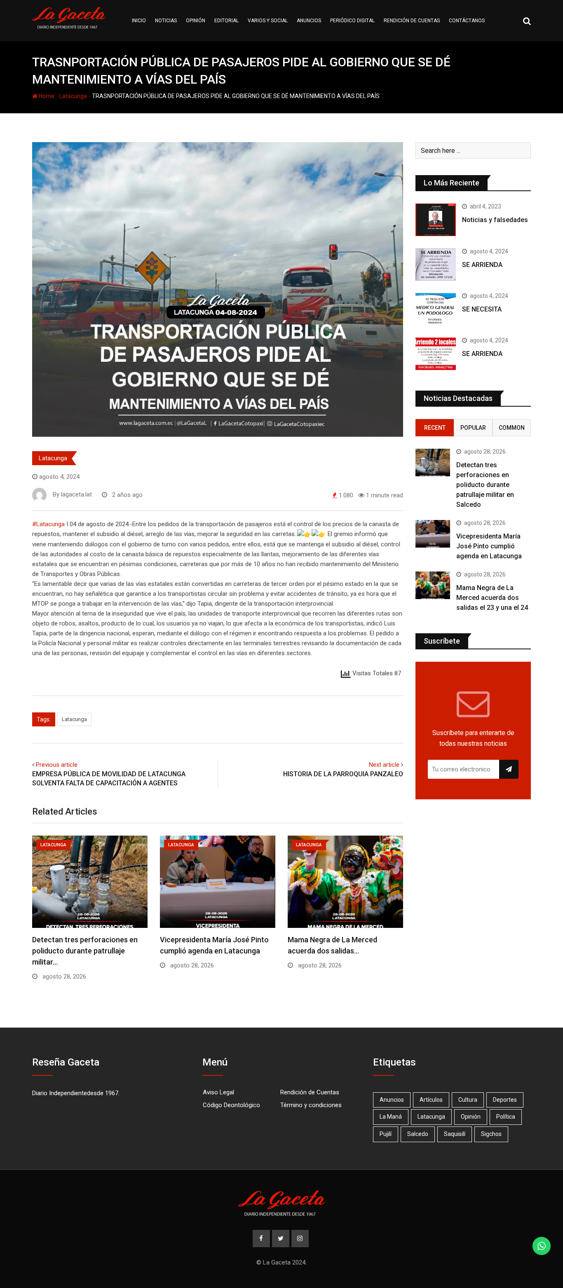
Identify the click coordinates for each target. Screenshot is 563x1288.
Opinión (195, 20)
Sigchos (491, 1134)
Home (46, 96)
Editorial (226, 20)
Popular (473, 427)
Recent (435, 427)
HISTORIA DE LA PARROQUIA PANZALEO (343, 774)
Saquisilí (454, 1134)
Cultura (467, 1099)
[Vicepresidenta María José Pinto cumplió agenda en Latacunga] (432, 534)
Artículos (431, 1099)
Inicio (139, 20)
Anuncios (309, 20)
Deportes (505, 1099)
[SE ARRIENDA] (435, 264)
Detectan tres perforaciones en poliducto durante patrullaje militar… (85, 950)
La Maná (391, 1116)
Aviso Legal (218, 1092)
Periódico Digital (352, 20)
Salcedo (417, 1134)
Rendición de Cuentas (309, 1092)
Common (512, 427)
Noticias (166, 20)
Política (505, 1116)
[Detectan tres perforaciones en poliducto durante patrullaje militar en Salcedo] (432, 462)
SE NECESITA (482, 309)
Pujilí (386, 1134)
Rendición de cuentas (412, 20)
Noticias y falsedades (495, 220)
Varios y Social (268, 20)
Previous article (56, 764)
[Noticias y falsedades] (435, 220)
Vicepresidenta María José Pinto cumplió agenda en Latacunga (489, 546)
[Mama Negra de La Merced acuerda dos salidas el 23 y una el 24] (432, 585)
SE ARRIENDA (482, 265)
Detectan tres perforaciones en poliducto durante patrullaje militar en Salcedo (485, 484)
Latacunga (73, 96)
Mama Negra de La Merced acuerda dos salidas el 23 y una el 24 (492, 597)
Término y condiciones (311, 1105)
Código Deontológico (231, 1105)
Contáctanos (467, 20)
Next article (384, 764)
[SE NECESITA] (435, 309)
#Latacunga (48, 524)
